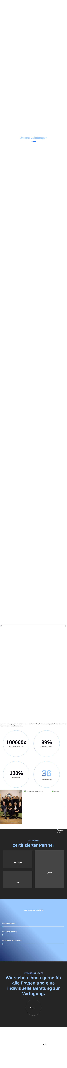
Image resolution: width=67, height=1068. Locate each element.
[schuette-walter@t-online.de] (43, 1044)
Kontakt (32, 1007)
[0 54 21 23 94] (46, 1044)
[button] (2, 807)
